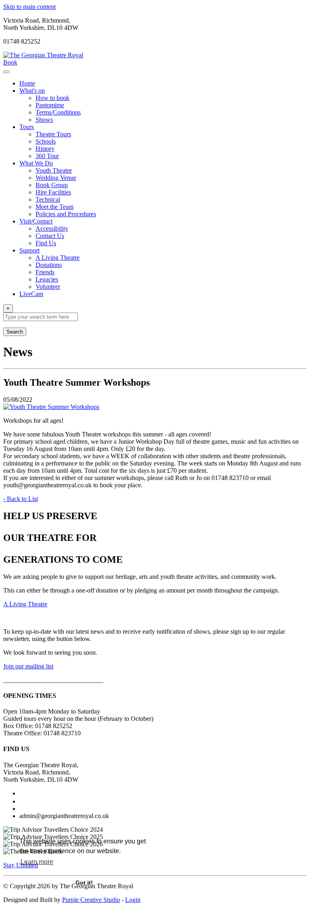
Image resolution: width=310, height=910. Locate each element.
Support (29, 250)
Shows (44, 119)
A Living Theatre (58, 257)
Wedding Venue (56, 177)
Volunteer (48, 286)
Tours (26, 126)
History (45, 148)
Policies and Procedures (66, 214)
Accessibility (52, 228)
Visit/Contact (35, 221)
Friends (45, 272)
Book (10, 62)
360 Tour (47, 155)
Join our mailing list (28, 666)
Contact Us (50, 235)
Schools (46, 141)
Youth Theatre (54, 170)
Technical (48, 199)
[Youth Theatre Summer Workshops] (155, 407)
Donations (49, 264)
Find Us (46, 243)
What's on (32, 90)
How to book (52, 97)
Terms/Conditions (58, 112)
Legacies (47, 279)
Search (14, 332)
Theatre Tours (53, 134)
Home (27, 83)
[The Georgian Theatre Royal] (43, 55)
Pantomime (50, 105)
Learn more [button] (37, 861)
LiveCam (31, 293)
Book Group (52, 185)
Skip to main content (29, 6)
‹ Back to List (20, 498)
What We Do (36, 163)
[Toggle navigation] (6, 72)
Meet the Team (54, 206)
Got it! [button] (84, 882)
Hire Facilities (53, 192)
